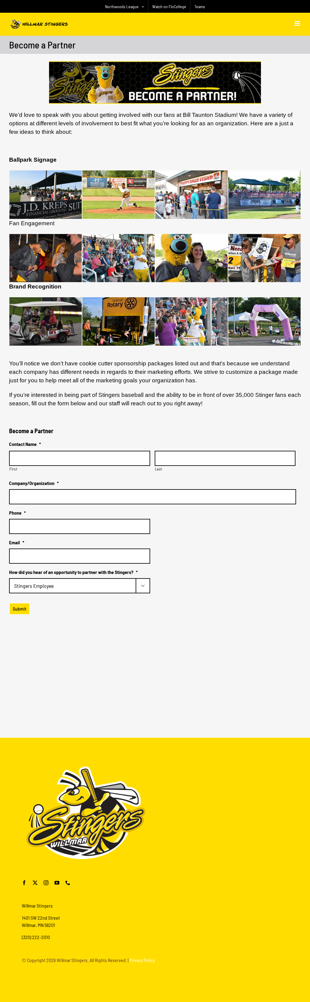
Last (159, 468)
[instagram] (46, 882)
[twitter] (35, 882)
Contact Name (25, 444)
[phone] (67, 882)
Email (16, 542)
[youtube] (56, 882)
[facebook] (24, 882)
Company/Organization (34, 483)
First (13, 468)
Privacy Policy (142, 960)
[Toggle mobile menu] (298, 23)
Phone (17, 513)
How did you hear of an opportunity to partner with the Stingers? (73, 572)
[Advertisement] (155, 716)
